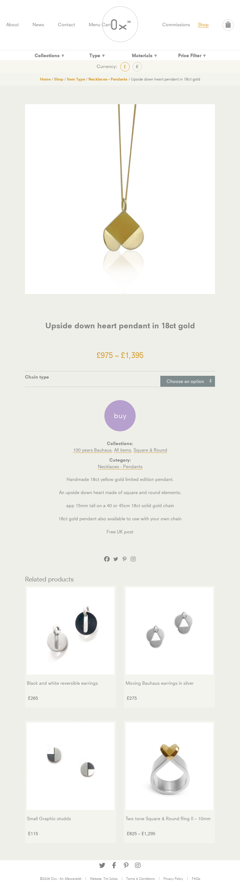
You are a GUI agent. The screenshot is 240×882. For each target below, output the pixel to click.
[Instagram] (133, 559)
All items (122, 450)
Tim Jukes (110, 878)
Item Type (76, 79)
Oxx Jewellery (120, 24)
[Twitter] (115, 559)
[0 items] (228, 25)
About (12, 24)
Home (45, 79)
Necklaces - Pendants (108, 79)
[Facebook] (107, 559)
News (38, 24)
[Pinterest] (124, 559)
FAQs (196, 878)
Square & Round (150, 450)
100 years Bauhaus (92, 450)
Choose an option (185, 381)
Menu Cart (100, 24)
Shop (203, 24)
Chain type (37, 377)
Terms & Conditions (140, 878)
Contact (66, 24)
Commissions (176, 24)
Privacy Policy (173, 878)
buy (120, 415)
